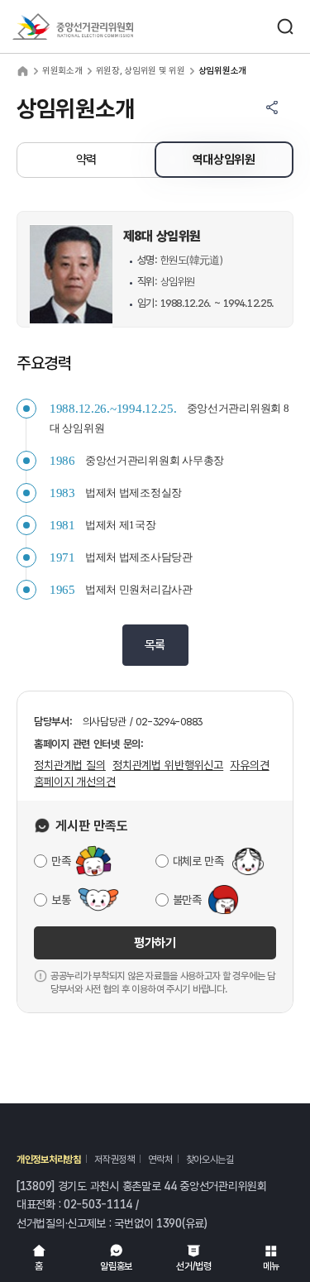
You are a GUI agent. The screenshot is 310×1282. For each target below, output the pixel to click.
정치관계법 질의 (70, 765)
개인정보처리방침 (49, 1159)
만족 (60, 861)
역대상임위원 (224, 159)
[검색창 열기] (285, 26)
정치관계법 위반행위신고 (167, 765)
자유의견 (249, 765)
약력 (86, 159)
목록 (155, 645)
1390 (169, 1223)
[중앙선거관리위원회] (72, 26)
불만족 (187, 899)
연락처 (160, 1159)
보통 (60, 899)
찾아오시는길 (210, 1159)
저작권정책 (114, 1159)
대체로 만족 (198, 861)
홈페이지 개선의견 (75, 781)
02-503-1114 (98, 1204)
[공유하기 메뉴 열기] (272, 107)
